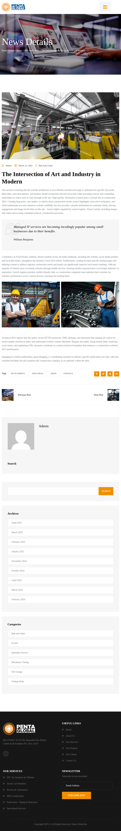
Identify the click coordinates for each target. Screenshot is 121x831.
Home (68, 729)
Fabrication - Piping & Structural (21, 802)
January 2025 (18, 551)
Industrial (38, 374)
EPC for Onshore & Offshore (20, 777)
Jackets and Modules (16, 783)
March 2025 (17, 532)
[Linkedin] (6, 754)
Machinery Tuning (20, 662)
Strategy (68, 374)
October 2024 (18, 570)
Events (15, 643)
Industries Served (20, 652)
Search (106, 491)
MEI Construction (15, 796)
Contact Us (70, 760)
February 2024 (18, 599)
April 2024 (17, 580)
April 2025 (17, 522)
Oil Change (17, 672)
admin (44, 426)
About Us (70, 736)
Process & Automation (17, 790)
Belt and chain (46, 166)
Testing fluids (18, 681)
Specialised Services (16, 808)
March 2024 (17, 590)
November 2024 (19, 561)
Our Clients (71, 754)
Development (18, 374)
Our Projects (71, 748)
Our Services (71, 742)
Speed (53, 374)
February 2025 (18, 542)
